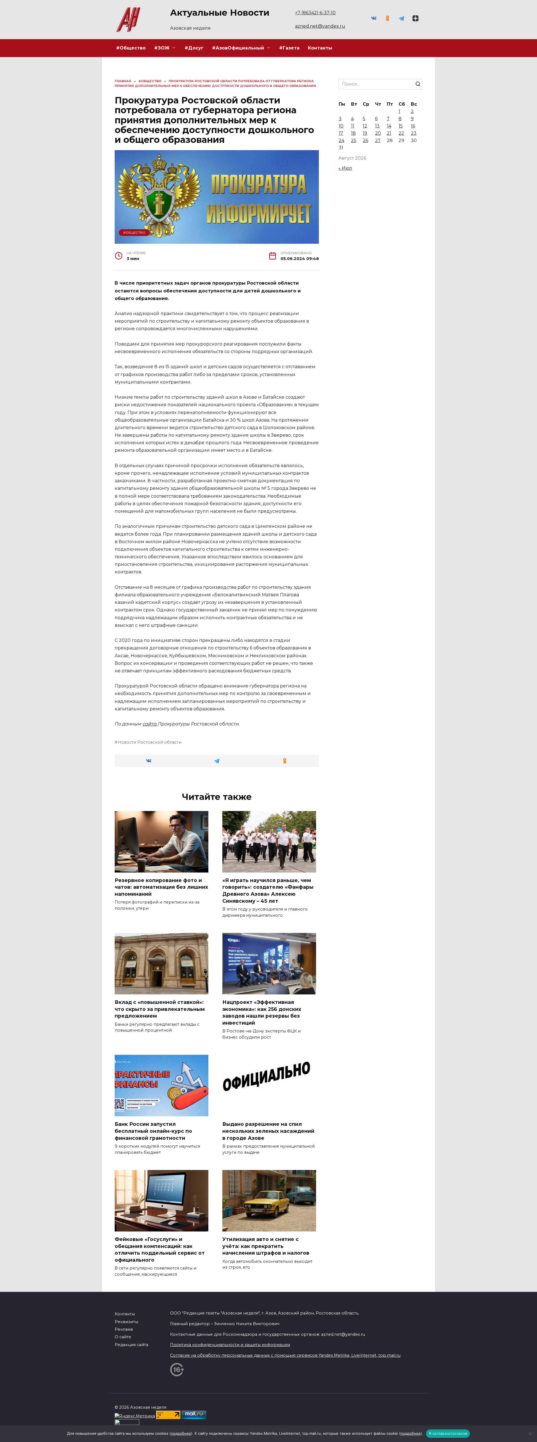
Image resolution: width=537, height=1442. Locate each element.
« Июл (345, 168)
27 (378, 140)
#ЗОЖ (161, 48)
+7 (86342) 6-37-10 (315, 12)
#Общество (131, 48)
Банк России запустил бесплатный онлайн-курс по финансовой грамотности (153, 1131)
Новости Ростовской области (150, 742)
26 (365, 140)
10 (341, 126)
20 (378, 133)
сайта (150, 724)
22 (401, 133)
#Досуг (194, 48)
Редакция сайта (131, 1344)
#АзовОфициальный (238, 48)
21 (389, 133)
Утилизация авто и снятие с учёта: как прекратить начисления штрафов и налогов (265, 1246)
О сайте (123, 1336)
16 (413, 126)
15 (401, 126)
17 (341, 133)
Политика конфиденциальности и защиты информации (230, 1344)
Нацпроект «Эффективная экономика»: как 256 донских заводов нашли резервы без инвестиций (261, 1012)
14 (389, 126)
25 (353, 140)
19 (365, 133)
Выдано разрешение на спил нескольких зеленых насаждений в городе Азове (268, 1131)
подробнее (181, 1433)
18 (353, 133)
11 (352, 126)
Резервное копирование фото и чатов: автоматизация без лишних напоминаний (161, 887)
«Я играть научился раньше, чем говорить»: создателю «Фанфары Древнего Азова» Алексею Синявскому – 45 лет (268, 890)
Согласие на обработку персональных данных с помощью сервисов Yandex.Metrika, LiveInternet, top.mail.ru (285, 1355)
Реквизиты (126, 1321)
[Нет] (530, 1433)
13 (377, 126)
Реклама (124, 1329)
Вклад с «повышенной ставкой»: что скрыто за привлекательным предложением (160, 1009)
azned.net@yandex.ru (320, 26)
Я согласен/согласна (448, 1433)
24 (341, 140)
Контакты (320, 48)
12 (365, 126)
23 (413, 133)
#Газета (289, 48)
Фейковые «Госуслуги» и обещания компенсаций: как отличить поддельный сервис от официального (160, 1249)
